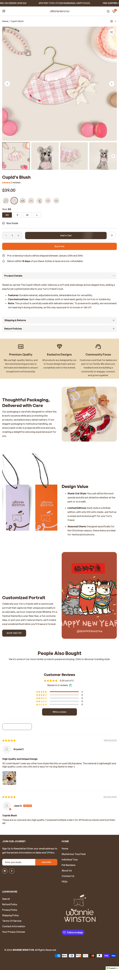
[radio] (5, 200)
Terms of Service (11, 920)
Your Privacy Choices (13, 931)
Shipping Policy (10, 915)
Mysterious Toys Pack (74, 854)
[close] (115, 3)
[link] (89, 414)
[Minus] (6, 235)
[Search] (108, 11)
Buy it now (59, 246)
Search (6, 898)
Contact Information (13, 926)
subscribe (46, 862)
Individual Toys (70, 859)
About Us (67, 870)
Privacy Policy (9, 909)
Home (5, 21)
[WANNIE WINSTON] (59, 11)
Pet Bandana (68, 865)
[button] (112, 84)
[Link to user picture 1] (9, 778)
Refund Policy (9, 904)
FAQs (64, 881)
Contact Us (68, 876)
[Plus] (18, 235)
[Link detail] (4, 871)
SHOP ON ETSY (14, 633)
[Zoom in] (111, 32)
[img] (9, 740)
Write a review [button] (59, 712)
